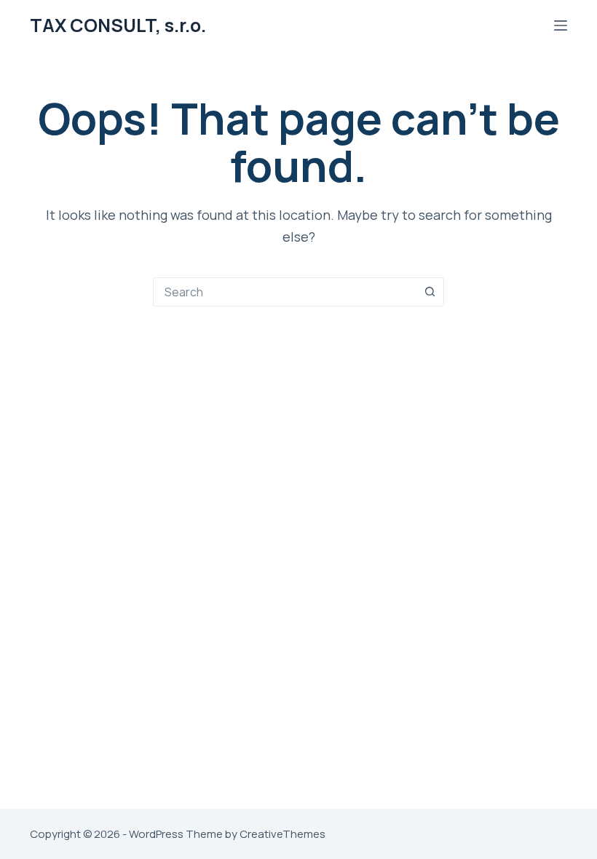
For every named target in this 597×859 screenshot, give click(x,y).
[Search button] (429, 292)
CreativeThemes (282, 834)
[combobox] (285, 291)
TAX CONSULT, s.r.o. (118, 25)
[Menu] (560, 25)
